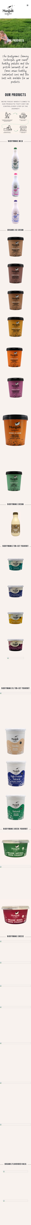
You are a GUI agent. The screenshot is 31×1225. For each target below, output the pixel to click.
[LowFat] (15, 173)
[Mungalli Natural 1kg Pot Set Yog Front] (15, 792)
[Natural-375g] (15, 833)
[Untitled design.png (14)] (15, 551)
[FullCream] (15, 146)
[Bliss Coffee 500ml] (15, 1200)
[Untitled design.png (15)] (15, 577)
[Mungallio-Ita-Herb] (15, 1043)
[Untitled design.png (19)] (15, 288)
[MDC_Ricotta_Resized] (15, 941)
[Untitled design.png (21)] (15, 235)
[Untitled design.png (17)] (15, 631)
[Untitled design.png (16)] (15, 604)
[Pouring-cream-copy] (15, 512)
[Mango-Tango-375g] (15, 867)
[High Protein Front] (15, 759)
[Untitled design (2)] (15, 411)
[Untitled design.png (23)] (15, 376)
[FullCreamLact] (15, 199)
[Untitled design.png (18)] (14, 469)
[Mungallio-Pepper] (15, 1083)
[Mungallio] (15, 1007)
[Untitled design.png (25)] (15, 261)
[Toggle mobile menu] (28, 5)
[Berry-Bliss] (15, 900)
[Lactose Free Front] (15, 693)
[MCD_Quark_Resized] (15, 986)
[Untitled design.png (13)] (15, 658)
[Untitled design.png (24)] (15, 315)
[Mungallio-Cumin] (15, 1124)
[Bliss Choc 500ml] (15, 1171)
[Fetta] (15, 962)
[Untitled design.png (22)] (14, 345)
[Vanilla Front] (15, 726)
